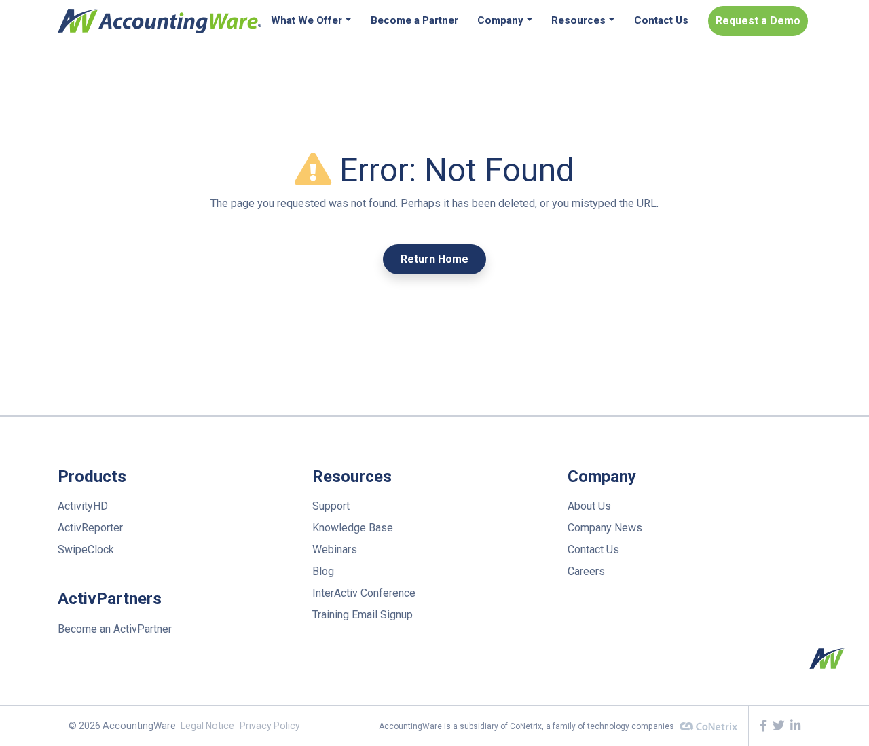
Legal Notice (207, 725)
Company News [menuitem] (605, 527)
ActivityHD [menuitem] (83, 506)
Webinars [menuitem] (334, 549)
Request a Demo (758, 20)
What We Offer (308, 20)
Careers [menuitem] (586, 571)
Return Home (434, 259)
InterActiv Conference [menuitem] (363, 592)
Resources (579, 20)
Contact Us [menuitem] (593, 549)
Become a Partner (414, 20)
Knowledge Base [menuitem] (352, 527)
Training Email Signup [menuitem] (362, 614)
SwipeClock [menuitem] (86, 549)
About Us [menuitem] (589, 506)
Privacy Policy (270, 725)
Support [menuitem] (331, 506)
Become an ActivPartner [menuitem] (115, 628)
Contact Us (661, 20)
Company (501, 20)
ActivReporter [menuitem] (90, 527)
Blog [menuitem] (323, 571)
